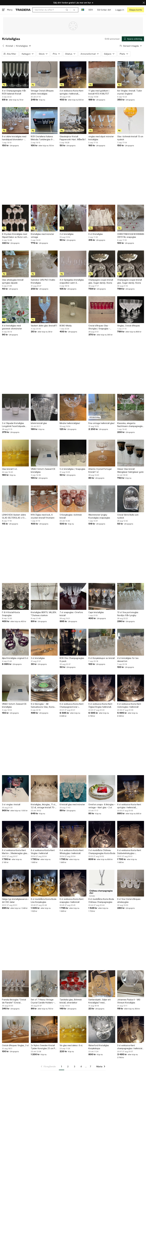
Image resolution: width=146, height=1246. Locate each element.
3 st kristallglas (67, 234)
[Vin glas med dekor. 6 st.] (73, 1029)
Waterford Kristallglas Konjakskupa (98, 1047)
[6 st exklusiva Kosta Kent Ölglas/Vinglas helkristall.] (101, 688)
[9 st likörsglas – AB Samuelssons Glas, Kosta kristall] (44, 688)
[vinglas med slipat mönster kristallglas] (101, 120)
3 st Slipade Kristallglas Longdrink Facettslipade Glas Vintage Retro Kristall (14, 425)
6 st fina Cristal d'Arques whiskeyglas (128, 900)
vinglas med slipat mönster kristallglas (101, 138)
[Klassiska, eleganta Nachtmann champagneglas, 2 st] (130, 407)
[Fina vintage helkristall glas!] (101, 407)
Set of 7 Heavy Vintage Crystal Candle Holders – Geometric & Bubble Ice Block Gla (42, 1001)
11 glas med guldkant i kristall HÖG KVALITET (98, 92)
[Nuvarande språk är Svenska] (82, 9)
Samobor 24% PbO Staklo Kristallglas (43, 281)
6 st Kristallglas (95, 234)
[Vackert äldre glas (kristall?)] (44, 309)
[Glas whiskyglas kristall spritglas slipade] (15, 263)
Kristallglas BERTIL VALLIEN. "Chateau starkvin (44, 614)
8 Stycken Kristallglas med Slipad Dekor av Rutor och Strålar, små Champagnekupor (14, 236)
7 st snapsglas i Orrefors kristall (71, 614)
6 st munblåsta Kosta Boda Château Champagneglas (101, 900)
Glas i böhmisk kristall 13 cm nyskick (130, 138)
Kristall (9, 46)
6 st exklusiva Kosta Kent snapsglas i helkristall (72, 900)
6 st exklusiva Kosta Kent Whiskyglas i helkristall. (72, 851)
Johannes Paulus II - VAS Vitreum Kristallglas (128, 1001)
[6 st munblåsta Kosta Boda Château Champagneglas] (101, 883)
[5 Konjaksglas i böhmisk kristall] (73, 498)
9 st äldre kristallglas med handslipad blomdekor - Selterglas (14, 138)
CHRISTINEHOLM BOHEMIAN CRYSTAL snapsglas (130, 235)
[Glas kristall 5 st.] (15, 453)
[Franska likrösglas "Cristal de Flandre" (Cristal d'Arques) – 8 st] (15, 983)
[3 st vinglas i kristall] (15, 788)
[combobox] (51, 9)
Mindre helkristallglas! (70, 423)
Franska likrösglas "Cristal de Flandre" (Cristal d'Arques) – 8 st (14, 1001)
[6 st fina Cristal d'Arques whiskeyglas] (130, 883)
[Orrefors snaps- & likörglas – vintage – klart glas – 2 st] (101, 788)
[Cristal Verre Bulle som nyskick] (130, 498)
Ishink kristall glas (39, 423)
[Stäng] (143, 2)
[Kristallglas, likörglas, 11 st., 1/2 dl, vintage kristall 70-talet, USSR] (44, 788)
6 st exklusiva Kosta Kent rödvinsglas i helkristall (129, 705)
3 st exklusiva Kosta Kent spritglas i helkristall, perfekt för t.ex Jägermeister (71, 92)
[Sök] (67, 9)
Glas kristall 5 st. (10, 469)
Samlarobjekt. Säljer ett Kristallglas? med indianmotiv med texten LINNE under (99, 1001)
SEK (90, 10)
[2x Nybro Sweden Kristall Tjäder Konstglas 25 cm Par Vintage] (44, 1029)
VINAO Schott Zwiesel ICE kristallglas (43, 470)
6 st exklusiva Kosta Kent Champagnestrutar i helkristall (72, 705)
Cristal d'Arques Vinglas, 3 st (15, 1045)
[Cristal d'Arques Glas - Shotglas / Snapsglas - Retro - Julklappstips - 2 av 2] (101, 309)
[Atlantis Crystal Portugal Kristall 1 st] (101, 453)
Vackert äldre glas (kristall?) (44, 325)
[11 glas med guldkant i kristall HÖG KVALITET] (101, 74)
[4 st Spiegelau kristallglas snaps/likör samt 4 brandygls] (73, 263)
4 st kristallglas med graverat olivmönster (12, 327)
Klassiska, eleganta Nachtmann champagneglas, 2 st (130, 425)
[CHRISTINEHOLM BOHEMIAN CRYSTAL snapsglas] (130, 218)
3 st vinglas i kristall (11, 804)
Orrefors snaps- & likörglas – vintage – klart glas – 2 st (101, 806)
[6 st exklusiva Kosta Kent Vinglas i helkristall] (44, 834)
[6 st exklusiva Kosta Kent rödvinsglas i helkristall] (130, 688)
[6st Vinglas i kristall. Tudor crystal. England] (130, 74)
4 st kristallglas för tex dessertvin (128, 659)
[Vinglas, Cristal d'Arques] (130, 309)
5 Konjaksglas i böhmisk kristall (71, 516)
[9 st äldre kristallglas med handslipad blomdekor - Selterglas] (15, 120)
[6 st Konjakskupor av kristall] (101, 642)
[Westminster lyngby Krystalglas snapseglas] (101, 498)
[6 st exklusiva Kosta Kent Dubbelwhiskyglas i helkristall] (130, 834)
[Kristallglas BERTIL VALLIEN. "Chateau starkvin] (44, 596)
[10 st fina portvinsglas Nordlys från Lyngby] (130, 596)
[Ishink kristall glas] (44, 407)
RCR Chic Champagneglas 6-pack (72, 659)
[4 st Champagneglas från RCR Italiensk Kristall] (15, 74)
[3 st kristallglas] (73, 218)
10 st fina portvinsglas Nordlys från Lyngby (127, 614)
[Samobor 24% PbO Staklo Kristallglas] (44, 263)
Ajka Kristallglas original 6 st (15, 658)
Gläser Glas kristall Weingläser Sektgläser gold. (130, 470)
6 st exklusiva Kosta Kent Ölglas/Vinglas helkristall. (100, 705)
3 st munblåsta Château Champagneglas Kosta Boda (101, 851)
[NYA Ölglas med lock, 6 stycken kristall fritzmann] (44, 498)
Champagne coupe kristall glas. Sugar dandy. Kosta (100, 281)
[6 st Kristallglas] (101, 218)
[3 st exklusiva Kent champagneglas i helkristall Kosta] (130, 1029)
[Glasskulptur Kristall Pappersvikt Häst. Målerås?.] (73, 120)
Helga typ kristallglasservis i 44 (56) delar (15, 900)
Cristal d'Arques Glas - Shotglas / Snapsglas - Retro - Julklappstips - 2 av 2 (101, 327)
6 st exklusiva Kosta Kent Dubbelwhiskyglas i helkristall (129, 852)
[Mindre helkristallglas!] (73, 407)
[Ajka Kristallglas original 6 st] (15, 642)
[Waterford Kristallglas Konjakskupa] (101, 1029)
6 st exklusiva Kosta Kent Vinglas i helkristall (43, 851)
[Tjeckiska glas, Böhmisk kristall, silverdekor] (73, 983)
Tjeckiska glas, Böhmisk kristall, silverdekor (71, 1001)
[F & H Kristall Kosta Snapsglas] (15, 596)
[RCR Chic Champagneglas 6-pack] (73, 642)
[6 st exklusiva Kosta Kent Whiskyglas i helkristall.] (73, 834)
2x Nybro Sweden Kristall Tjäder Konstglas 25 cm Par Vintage (44, 1047)
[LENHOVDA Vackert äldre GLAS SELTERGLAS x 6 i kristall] (15, 498)
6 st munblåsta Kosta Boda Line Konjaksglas (43, 900)
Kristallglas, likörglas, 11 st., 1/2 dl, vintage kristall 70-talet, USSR (43, 806)
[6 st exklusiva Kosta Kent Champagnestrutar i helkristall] (73, 688)
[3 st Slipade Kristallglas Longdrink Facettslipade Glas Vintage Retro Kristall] (15, 407)
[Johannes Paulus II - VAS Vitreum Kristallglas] (130, 983)
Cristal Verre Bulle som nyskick (127, 516)
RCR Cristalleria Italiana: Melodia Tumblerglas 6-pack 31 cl (42, 138)
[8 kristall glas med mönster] (73, 788)
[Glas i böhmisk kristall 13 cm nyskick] (130, 120)
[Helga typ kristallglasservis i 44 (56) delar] (15, 883)
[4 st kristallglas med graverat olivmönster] (15, 309)
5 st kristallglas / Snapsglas (72, 469)
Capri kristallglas (96, 612)
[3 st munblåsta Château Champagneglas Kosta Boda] (101, 834)
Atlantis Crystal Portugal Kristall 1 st (99, 470)
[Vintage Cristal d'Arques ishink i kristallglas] (44, 74)
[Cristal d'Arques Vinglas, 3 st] (15, 1029)
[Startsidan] (23, 9)
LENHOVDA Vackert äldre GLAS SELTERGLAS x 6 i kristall (14, 516)
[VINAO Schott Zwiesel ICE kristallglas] (44, 453)
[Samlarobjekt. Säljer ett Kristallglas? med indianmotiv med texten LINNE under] (101, 983)
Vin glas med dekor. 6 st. (71, 1045)
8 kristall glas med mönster (72, 804)
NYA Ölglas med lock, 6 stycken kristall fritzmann (42, 516)
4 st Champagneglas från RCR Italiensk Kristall (14, 92)
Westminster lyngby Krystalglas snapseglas (99, 516)
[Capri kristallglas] (101, 596)
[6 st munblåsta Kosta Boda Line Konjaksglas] (44, 883)
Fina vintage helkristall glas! (101, 423)
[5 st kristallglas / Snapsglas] (73, 453)
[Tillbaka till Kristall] (3, 46)
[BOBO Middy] (73, 309)
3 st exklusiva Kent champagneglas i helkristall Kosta (130, 1047)
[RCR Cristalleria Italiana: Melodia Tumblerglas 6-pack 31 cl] (44, 120)
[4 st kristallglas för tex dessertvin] (130, 642)
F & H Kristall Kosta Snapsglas (11, 614)
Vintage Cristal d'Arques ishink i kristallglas (42, 92)
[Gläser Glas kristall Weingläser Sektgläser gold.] (130, 453)
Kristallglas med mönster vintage (42, 235)
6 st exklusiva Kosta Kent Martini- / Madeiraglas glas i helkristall (15, 852)
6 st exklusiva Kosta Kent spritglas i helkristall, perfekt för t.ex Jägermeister (129, 806)
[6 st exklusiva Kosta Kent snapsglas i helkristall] (73, 883)
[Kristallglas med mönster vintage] (44, 218)
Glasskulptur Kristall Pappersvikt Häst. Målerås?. (73, 138)
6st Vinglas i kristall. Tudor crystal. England (129, 92)
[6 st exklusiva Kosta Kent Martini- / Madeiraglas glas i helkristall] (15, 834)
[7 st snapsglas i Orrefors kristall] (73, 596)
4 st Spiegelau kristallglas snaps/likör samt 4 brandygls (72, 281)
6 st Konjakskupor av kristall (101, 658)
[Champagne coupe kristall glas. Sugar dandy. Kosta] (101, 263)
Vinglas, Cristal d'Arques (128, 325)
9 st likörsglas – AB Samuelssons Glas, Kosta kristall (42, 705)
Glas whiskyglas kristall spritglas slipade (12, 281)
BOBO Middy (66, 325)
